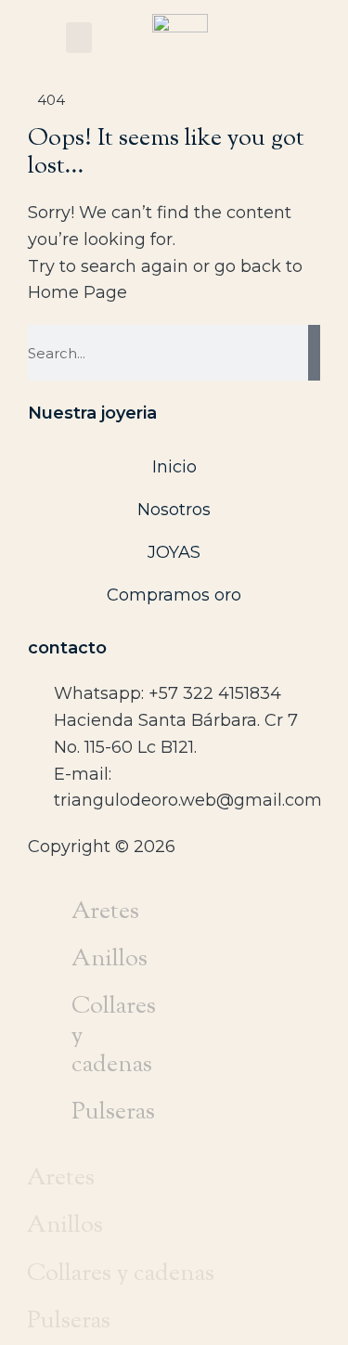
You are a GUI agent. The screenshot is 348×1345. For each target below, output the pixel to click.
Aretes (105, 912)
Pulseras (113, 1112)
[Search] (314, 353)
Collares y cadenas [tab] (120, 1274)
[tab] (59, 912)
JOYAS (174, 552)
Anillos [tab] (65, 1226)
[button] (79, 37)
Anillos (109, 959)
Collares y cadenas (113, 1036)
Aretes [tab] (61, 1178)
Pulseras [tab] (68, 1321)
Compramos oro (174, 595)
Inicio (174, 467)
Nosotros (174, 509)
